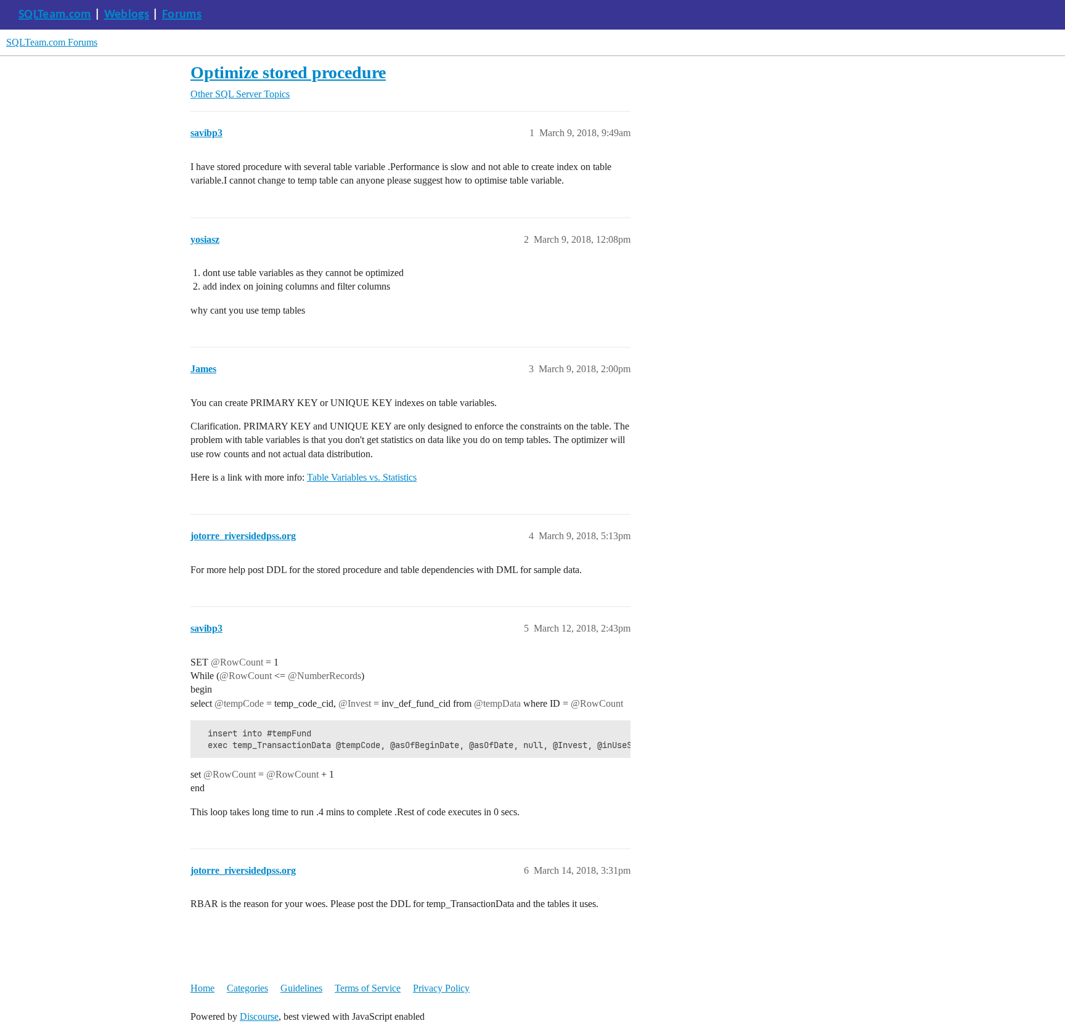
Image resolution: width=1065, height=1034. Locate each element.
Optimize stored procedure (288, 72)
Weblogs (126, 15)
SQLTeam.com (54, 15)
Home (202, 988)
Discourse (259, 1016)
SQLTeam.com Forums (51, 42)
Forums (182, 15)
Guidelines (301, 988)
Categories (247, 988)
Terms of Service (368, 988)
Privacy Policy (441, 988)
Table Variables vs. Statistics (362, 477)
